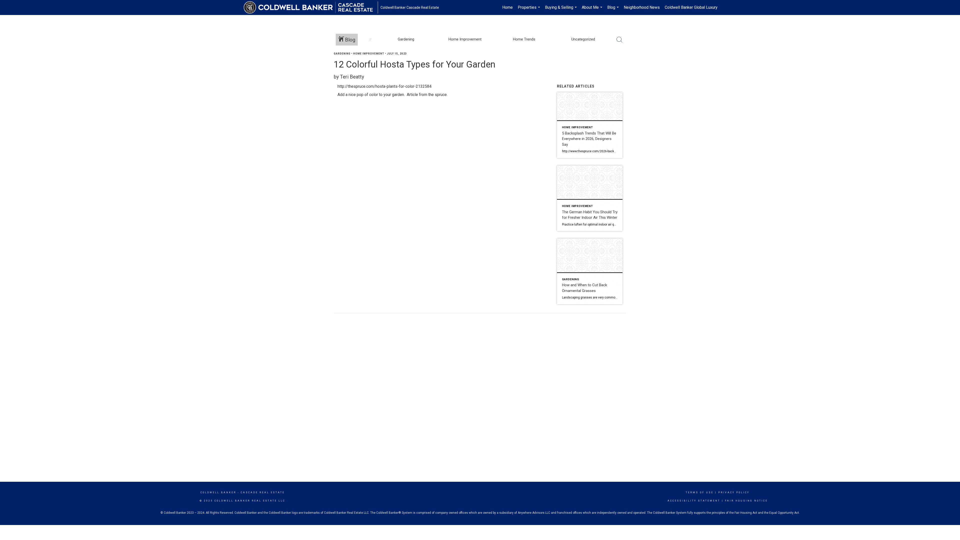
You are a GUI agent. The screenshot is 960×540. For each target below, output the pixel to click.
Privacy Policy (734, 492)
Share (952, 63)
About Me (593, 10)
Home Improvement (368, 53)
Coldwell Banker (218, 492)
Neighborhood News (642, 7)
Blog (613, 10)
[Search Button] (619, 39)
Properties (529, 10)
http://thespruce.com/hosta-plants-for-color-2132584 (385, 86)
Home (507, 7)
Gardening (342, 53)
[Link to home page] (311, 7)
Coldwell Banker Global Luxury (691, 7)
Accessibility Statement (694, 501)
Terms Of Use (700, 492)
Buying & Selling (561, 10)
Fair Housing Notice (746, 501)
